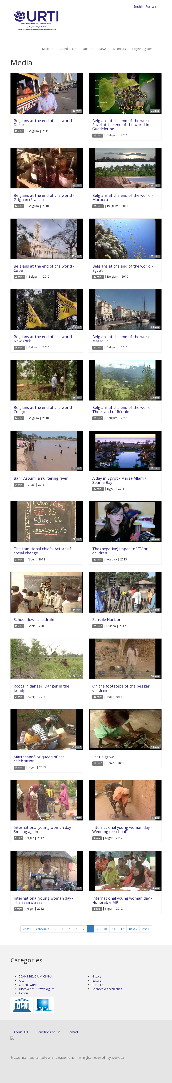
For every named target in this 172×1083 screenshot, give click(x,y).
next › (133, 929)
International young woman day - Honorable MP (122, 900)
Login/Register (142, 49)
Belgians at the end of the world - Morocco (122, 197)
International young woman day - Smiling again (43, 829)
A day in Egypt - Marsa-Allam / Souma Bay (119, 480)
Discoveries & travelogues (37, 989)
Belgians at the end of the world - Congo (44, 409)
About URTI (21, 1032)
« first (27, 929)
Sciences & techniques (107, 989)
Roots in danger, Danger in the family (41, 688)
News (103, 49)
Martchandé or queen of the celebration (39, 759)
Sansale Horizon (106, 619)
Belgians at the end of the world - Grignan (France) (44, 197)
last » (145, 929)
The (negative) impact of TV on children (120, 550)
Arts (21, 981)
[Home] (44, 21)
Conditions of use (48, 1032)
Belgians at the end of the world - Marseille (122, 338)
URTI (86, 49)
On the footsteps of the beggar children (121, 688)
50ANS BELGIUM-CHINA (35, 976)
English (138, 6)
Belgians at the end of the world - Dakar (44, 122)
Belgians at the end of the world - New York (44, 338)
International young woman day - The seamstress (43, 900)
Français (151, 6)
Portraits (97, 985)
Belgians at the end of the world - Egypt (122, 268)
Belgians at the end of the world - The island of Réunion (122, 409)
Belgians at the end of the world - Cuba (44, 268)
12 (122, 929)
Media (46, 49)
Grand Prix (67, 49)
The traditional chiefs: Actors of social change (42, 550)
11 (113, 929)
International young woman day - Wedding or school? (122, 829)
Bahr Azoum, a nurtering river (41, 478)
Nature (96, 981)
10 (105, 929)
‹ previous (42, 929)
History (96, 976)
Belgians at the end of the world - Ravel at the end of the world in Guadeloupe (122, 124)
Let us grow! (103, 756)
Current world (28, 985)
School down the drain (34, 619)
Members (119, 49)
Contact (73, 1032)
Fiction (23, 993)
